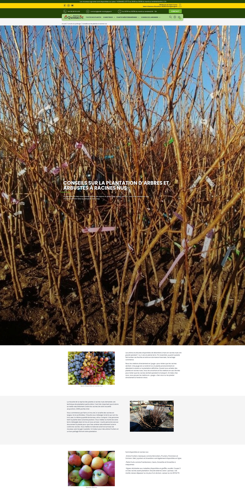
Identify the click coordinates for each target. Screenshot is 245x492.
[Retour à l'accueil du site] (74, 19)
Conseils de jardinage (74, 24)
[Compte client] (175, 18)
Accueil (64, 24)
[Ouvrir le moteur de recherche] (170, 18)
